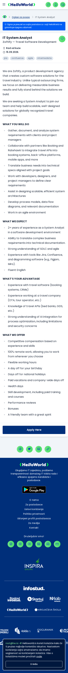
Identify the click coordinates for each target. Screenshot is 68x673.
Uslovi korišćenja (34, 509)
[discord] (48, 544)
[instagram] (20, 544)
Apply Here (34, 430)
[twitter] (29, 449)
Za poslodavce (34, 504)
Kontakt (33, 527)
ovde (39, 656)
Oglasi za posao (21, 17)
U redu (34, 664)
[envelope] (57, 544)
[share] (48, 449)
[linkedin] (38, 449)
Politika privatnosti (34, 513)
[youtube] (29, 544)
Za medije (34, 523)
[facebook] (20, 449)
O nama (34, 500)
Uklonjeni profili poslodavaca (34, 518)
